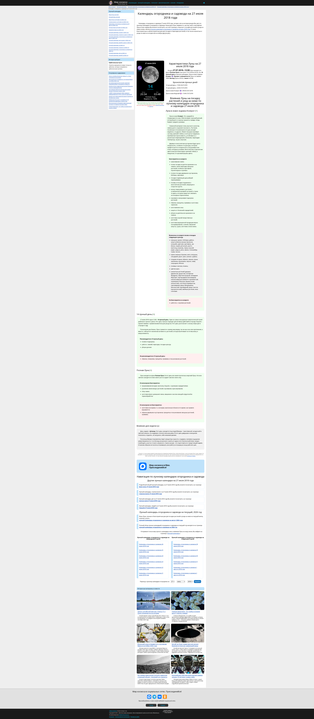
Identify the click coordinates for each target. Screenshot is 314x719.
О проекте (111, 717)
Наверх (163, 705)
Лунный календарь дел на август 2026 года (120, 40)
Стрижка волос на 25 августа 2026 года (118, 22)
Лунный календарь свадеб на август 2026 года (120, 42)
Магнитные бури (164, 3)
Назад (151, 705)
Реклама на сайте (134, 717)
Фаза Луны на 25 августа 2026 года (117, 19)
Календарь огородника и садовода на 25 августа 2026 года (119, 24)
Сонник (172, 3)
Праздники (180, 3)
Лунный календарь (144, 3)
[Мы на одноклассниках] (165, 697)
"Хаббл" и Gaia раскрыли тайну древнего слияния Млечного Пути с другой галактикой (120, 93)
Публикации (132, 3)
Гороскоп (154, 3)
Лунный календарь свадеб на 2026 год (118, 55)
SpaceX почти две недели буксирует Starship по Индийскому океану (121, 97)
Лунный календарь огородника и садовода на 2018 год (142, 7)
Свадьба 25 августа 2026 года (116, 30)
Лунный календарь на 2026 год (117, 45)
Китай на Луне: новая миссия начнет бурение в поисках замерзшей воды (121, 87)
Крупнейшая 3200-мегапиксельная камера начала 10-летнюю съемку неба (120, 90)
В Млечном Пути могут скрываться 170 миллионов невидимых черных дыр (119, 100)
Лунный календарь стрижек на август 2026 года (121, 34)
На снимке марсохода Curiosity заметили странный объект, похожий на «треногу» (119, 83)
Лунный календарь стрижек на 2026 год (119, 47)
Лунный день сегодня (114, 17)
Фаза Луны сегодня (114, 14)
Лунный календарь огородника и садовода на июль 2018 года (173, 7)
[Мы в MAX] (149, 697)
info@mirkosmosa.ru (124, 715)
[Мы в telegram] (154, 697)
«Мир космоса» (113, 711)
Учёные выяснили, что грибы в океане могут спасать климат (120, 107)
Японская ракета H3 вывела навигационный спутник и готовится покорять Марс (120, 103)
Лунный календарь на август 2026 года (119, 32)
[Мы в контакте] (159, 697)
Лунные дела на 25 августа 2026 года (118, 27)
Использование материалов (122, 717)
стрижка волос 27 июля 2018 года (150, 494)
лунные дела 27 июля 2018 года (150, 501)
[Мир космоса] (110, 2)
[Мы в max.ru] (158, 470)
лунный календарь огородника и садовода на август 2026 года (161, 520)
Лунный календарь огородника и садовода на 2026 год (120, 50)
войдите (151, 106)
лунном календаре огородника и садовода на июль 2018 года (170, 29)
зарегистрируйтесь (160, 105)
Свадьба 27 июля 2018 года (148, 508)
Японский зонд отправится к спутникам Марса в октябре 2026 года (121, 80)
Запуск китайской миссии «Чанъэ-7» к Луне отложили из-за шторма (120, 76)
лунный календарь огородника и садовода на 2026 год (158, 527)
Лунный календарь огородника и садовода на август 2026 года (120, 37)
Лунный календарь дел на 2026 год (117, 53)
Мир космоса (112, 7)
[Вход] (203, 2)
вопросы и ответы (191, 456)
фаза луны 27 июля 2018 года (149, 487)
